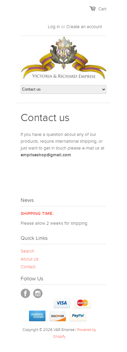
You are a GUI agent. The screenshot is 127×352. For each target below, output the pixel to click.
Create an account (84, 26)
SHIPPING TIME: (37, 213)
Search (27, 251)
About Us (30, 259)
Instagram (38, 293)
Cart (102, 9)
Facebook (25, 293)
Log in (54, 26)
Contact (28, 266)
